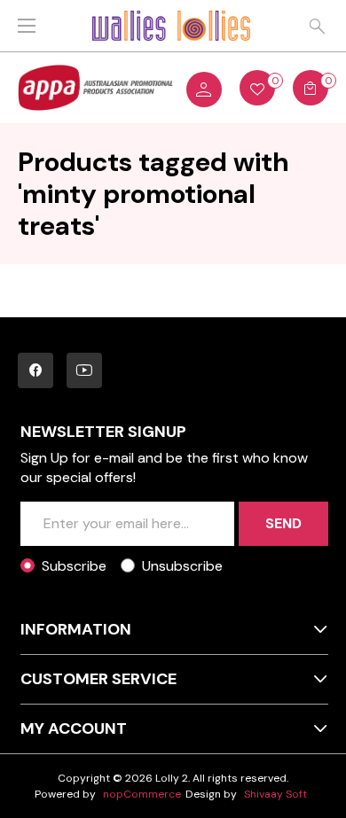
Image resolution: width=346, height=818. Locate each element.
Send (283, 523)
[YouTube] (84, 370)
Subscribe (74, 566)
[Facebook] (35, 370)
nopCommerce (142, 794)
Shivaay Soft (275, 794)
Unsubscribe (182, 566)
